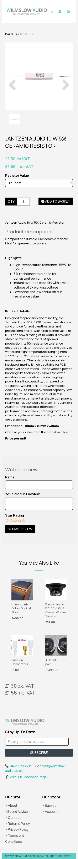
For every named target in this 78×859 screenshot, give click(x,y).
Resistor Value (17, 175)
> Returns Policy (17, 823)
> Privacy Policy (16, 829)
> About (11, 805)
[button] (12, 93)
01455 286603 (21, 766)
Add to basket (57, 201)
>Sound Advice (16, 811)
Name (10, 477)
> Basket (49, 805)
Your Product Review (22, 494)
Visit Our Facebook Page (28, 777)
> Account (50, 811)
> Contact (13, 817)
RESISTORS (28, 34)
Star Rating (14, 515)
